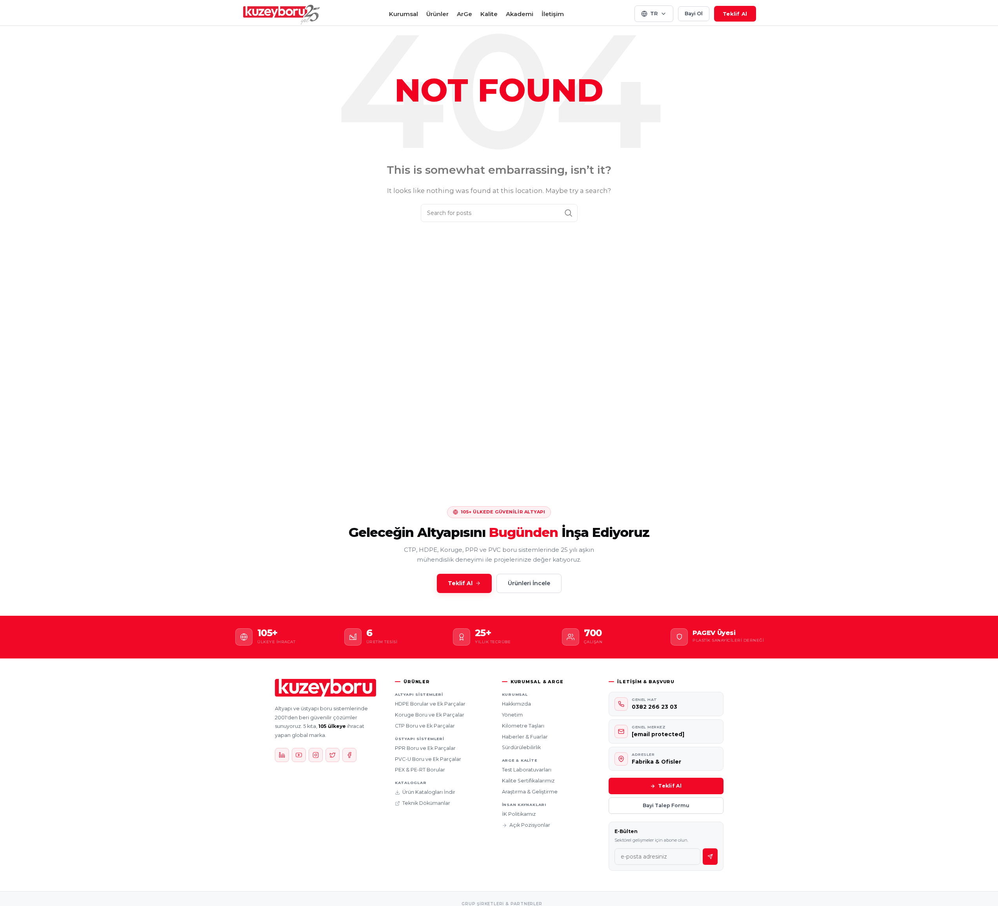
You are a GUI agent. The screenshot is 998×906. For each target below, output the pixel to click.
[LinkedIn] (282, 755)
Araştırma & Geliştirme (530, 792)
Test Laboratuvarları (526, 770)
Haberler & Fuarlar (525, 737)
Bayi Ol (694, 13)
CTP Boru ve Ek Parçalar (425, 726)
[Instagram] (316, 755)
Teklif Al (735, 14)
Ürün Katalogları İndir (428, 792)
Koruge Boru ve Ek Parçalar (429, 715)
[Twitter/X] (332, 755)
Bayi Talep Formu (666, 805)
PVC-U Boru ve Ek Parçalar (428, 759)
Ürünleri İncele (529, 583)
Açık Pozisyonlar (529, 825)
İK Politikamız (519, 814)
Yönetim (512, 715)
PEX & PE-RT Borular (420, 770)
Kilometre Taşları (523, 726)
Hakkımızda (516, 704)
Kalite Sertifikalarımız (528, 781)
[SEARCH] (569, 213)
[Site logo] (281, 13)
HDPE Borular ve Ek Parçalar (430, 704)
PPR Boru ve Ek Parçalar (425, 748)
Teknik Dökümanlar (426, 803)
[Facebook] (349, 755)
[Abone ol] (710, 856)
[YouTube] (299, 755)
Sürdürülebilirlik (521, 747)
